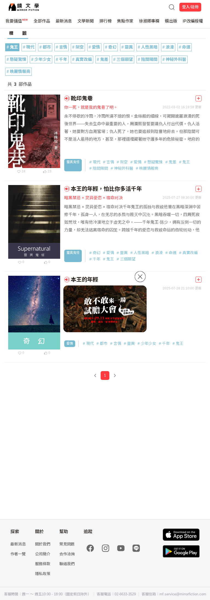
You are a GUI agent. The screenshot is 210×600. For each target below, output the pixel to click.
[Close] (140, 276)
